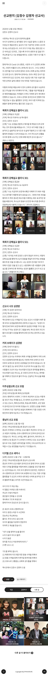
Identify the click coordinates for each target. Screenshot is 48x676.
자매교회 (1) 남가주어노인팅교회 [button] (36, 633)
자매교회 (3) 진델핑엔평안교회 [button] (12, 609)
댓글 (11, 590)
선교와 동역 (31, 19)
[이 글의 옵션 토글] (12, 579)
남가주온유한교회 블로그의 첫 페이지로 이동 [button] (24, 3)
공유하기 (24, 590)
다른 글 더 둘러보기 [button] (23, 653)
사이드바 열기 (4, 3)
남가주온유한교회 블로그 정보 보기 (44, 3)
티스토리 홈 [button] (4, 672)
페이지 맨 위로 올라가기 (44, 672)
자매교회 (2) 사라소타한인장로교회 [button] (12, 633)
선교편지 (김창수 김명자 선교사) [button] (36, 609)
